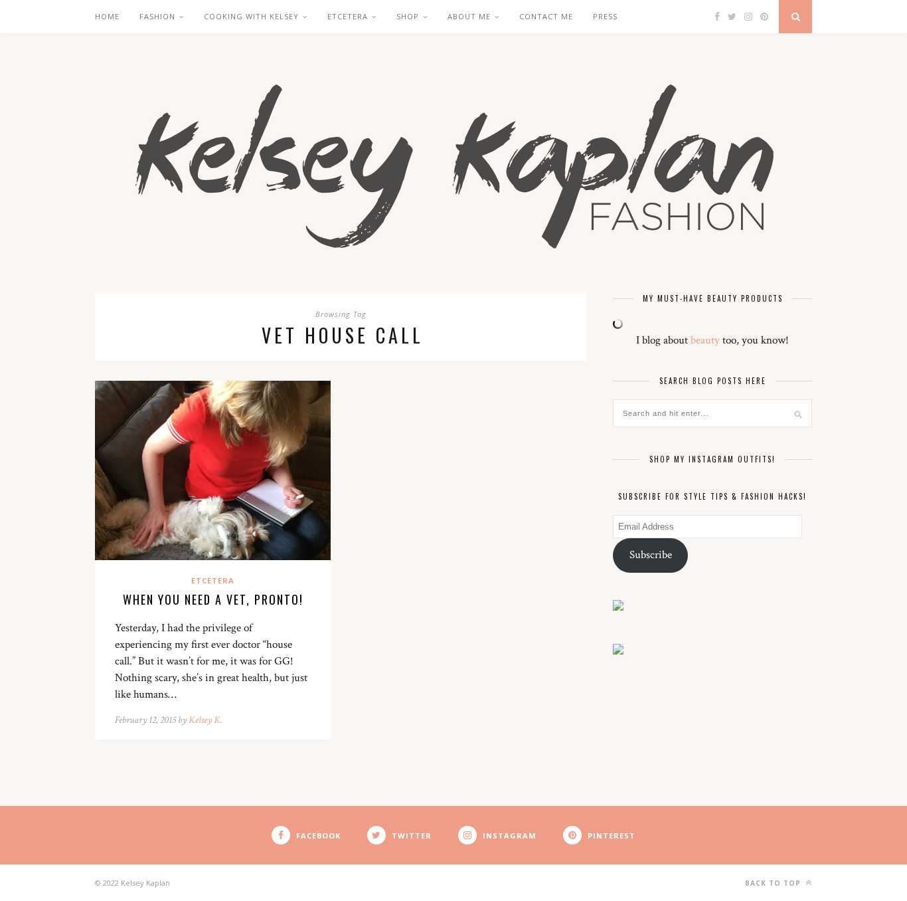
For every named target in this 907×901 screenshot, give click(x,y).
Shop (407, 16)
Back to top (774, 883)
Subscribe (650, 555)
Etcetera (212, 580)
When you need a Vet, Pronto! (213, 599)
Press (605, 16)
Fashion (157, 16)
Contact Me (546, 16)
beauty (705, 340)
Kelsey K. (205, 720)
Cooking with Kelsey (251, 16)
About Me (469, 16)
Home (107, 16)
